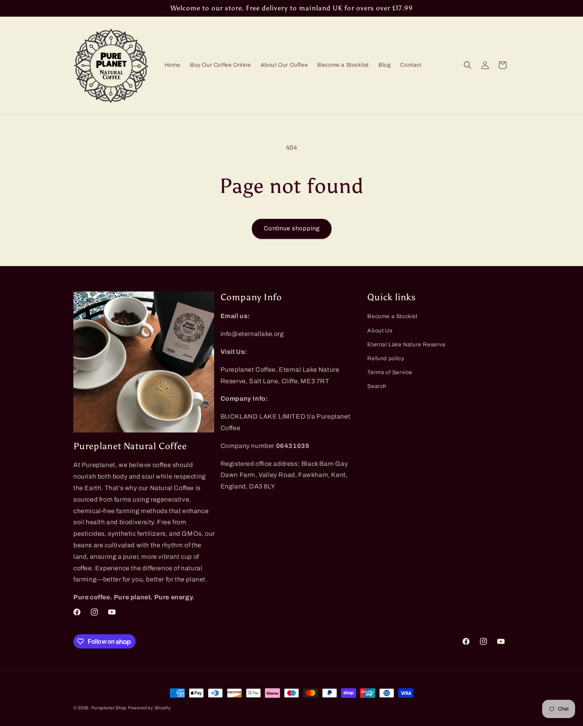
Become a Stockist (392, 316)
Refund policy (385, 358)
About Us (379, 331)
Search (377, 386)
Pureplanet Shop (109, 707)
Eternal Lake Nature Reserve (406, 345)
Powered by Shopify (149, 707)
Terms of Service (389, 372)
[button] (467, 65)
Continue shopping (292, 228)
